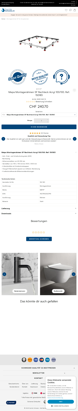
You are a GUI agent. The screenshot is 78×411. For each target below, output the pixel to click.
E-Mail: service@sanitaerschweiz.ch (67, 2)
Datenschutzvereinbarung (55, 398)
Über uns (25, 383)
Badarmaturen (19, 291)
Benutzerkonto (14, 383)
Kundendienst (5, 4)
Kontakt (73, 5)
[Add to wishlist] (74, 90)
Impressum (34, 387)
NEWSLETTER (38, 373)
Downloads (6, 213)
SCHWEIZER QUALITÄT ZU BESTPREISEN (38, 368)
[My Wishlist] (66, 10)
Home (3, 19)
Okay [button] (60, 401)
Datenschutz (45, 387)
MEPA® (39, 89)
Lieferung (6, 208)
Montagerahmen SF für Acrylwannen (15, 338)
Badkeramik (58, 291)
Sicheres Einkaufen (33, 401)
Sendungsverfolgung (8, 2)
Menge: (29, 120)
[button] (39, 239)
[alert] (61, 392)
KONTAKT (38, 378)
